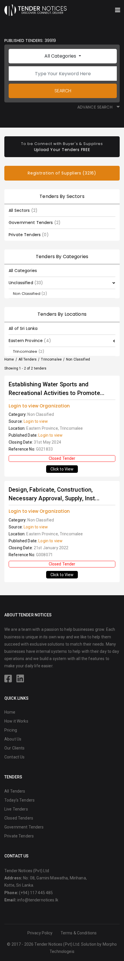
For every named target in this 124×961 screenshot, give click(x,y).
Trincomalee (28, 351)
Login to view (36, 421)
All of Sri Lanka (23, 328)
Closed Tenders (18, 818)
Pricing (10, 730)
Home (9, 359)
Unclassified (26, 283)
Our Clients (14, 748)
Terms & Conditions (79, 933)
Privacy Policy (40, 933)
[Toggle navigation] (117, 10)
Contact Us (14, 757)
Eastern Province (30, 340)
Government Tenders (35, 222)
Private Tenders (29, 235)
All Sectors (23, 210)
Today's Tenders (19, 800)
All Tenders (27, 359)
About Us (12, 739)
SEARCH (63, 90)
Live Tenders (16, 809)
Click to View (62, 469)
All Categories (60, 56)
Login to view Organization (39, 406)
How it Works (16, 721)
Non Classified (30, 293)
